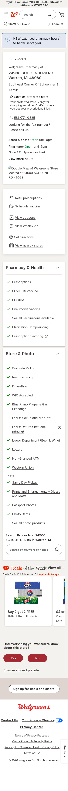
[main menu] (5, 14)
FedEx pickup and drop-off (31, 418)
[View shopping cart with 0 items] (61, 14)
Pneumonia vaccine (26, 309)
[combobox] (33, 14)
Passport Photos (24, 505)
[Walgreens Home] (14, 14)
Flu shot (18, 300)
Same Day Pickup (25, 482)
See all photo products (28, 523)
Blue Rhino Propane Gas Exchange (30, 406)
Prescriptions (21, 282)
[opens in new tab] (34, 173)
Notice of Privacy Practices (32, 735)
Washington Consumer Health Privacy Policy (32, 747)
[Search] (51, 14)
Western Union (23, 467)
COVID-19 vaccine (25, 291)
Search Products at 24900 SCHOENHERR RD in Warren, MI (29, 537)
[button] (55, 24)
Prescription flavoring (27, 336)
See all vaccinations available (33, 318)
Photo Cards (21, 514)
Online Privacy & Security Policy (32, 741)
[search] (57, 549)
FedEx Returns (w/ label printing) (29, 429)
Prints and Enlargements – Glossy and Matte (36, 494)
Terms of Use (32, 753)
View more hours (20, 159)
